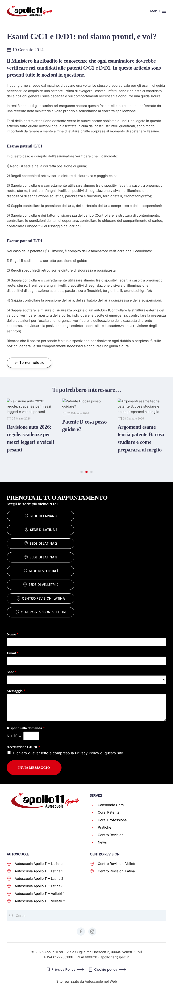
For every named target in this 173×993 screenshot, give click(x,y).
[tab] (81, 472)
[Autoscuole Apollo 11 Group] (45, 800)
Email (12, 653)
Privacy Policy (87, 753)
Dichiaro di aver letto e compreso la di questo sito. (68, 753)
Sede (12, 672)
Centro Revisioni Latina (43, 598)
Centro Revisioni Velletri (43, 612)
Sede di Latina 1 (43, 529)
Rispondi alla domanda (26, 728)
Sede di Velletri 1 (43, 571)
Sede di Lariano (43, 516)
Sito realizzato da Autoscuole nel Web (86, 981)
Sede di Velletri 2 (43, 584)
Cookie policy (105, 969)
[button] (158, 11)
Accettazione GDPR (23, 747)
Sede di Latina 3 (43, 557)
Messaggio (16, 691)
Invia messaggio (34, 767)
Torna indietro (31, 362)
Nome (12, 634)
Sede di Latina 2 (43, 543)
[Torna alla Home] (29, 11)
